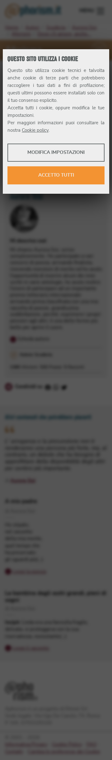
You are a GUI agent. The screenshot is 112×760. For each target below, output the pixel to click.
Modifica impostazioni (56, 152)
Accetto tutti (56, 175)
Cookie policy (35, 130)
